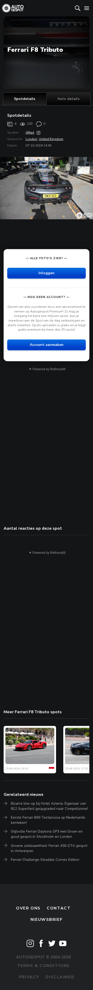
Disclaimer (59, 977)
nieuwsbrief (46, 919)
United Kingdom (51, 139)
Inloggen (46, 273)
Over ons (28, 908)
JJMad (30, 132)
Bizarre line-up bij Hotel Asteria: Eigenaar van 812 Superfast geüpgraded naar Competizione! (49, 806)
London (31, 139)
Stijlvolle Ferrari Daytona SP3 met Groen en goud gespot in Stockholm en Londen (47, 834)
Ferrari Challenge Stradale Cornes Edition (45, 859)
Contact (59, 908)
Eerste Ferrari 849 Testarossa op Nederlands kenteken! (48, 820)
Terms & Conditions (43, 966)
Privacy (29, 977)
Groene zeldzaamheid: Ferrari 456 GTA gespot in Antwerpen (49, 848)
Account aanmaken (47, 344)
